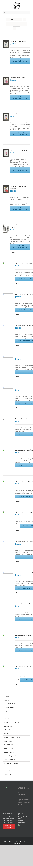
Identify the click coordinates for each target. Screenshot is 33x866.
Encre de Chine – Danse (23, 388)
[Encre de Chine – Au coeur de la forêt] (6, 228)
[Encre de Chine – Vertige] (8, 674)
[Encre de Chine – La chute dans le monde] (8, 612)
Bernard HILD (7, 711)
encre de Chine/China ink (10, 722)
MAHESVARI (7, 741)
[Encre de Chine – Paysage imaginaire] (8, 549)
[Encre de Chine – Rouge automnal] (6, 189)
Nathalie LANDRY (8, 752)
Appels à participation (9, 817)
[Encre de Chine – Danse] (8, 395)
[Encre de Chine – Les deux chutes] (8, 363)
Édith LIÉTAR (7, 719)
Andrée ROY (7, 700)
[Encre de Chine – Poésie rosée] (8, 426)
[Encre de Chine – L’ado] (6, 81)
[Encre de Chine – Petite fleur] (6, 153)
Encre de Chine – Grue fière (24, 450)
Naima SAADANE (8, 748)
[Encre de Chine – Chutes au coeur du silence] (8, 270)
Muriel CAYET (7, 745)
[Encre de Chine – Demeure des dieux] (8, 637)
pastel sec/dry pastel (9, 756)
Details (13, 66)
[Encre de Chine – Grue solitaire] (8, 488)
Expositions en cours (8, 818)
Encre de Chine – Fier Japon (19, 41)
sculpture (6, 771)
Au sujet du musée (8, 815)
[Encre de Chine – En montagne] (8, 301)
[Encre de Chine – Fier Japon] (6, 44)
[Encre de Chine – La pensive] (6, 117)
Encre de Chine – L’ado (17, 78)
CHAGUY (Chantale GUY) (10, 715)
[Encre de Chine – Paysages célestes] (8, 519)
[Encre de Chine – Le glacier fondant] (8, 332)
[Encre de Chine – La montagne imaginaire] (8, 580)
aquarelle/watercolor (9, 707)
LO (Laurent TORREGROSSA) (11, 737)
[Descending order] (24, 19)
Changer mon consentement (7, 826)
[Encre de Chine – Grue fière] (8, 457)
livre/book (6, 733)
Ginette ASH (7, 726)
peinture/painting (8, 759)
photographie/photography (11, 763)
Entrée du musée (7, 813)
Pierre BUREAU (7, 767)
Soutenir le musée (8, 822)
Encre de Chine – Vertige (23, 666)
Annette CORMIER (8, 704)
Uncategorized (7, 774)
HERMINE (6, 730)
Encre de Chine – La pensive (19, 114)
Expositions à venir (8, 820)
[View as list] (18, 28)
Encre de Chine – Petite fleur (19, 150)
